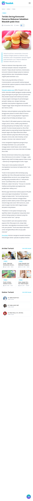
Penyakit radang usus (8, 90)
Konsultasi (5, 235)
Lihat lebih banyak (26, 248)
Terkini (13, 9)
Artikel (8, 9)
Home (3, 9)
